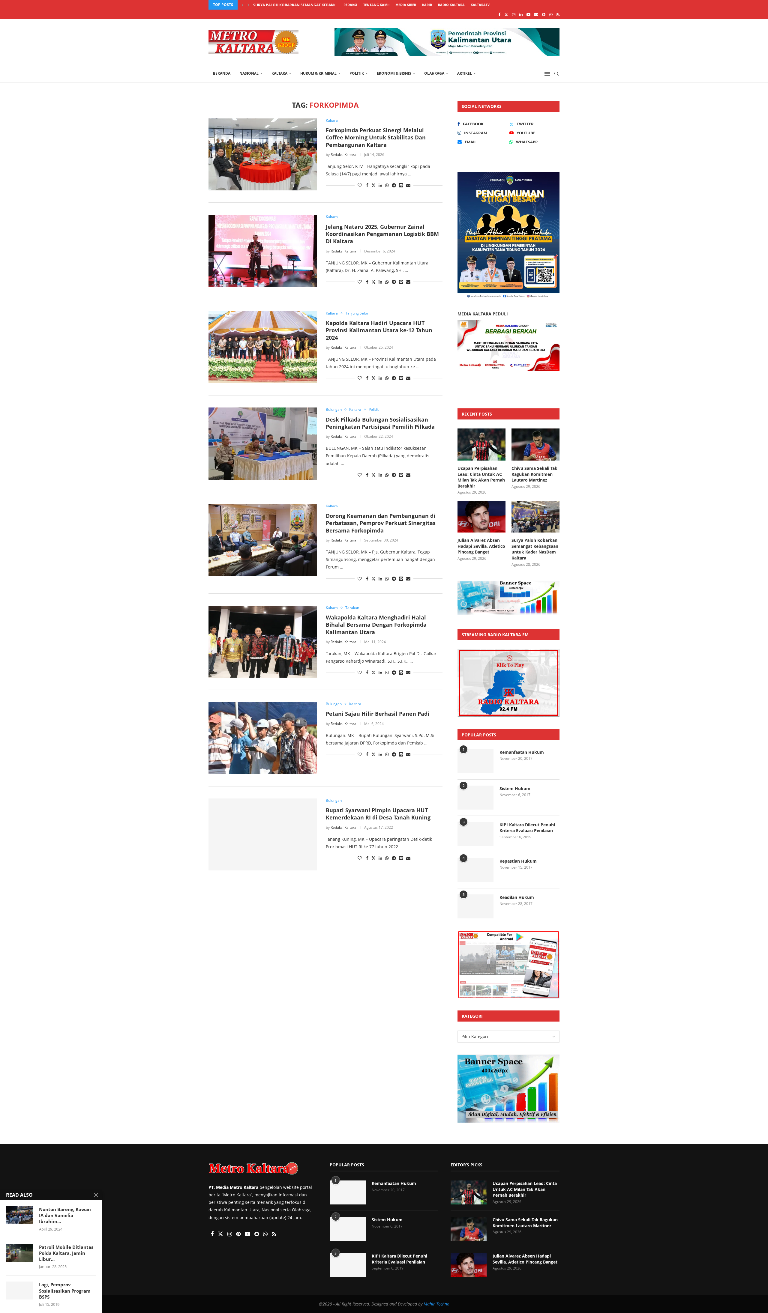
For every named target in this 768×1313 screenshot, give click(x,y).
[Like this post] (360, 185)
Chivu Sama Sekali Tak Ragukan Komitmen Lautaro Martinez (534, 474)
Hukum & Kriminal (318, 73)
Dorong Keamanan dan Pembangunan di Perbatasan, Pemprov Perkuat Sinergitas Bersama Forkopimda (381, 523)
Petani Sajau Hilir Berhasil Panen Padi (377, 713)
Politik (357, 73)
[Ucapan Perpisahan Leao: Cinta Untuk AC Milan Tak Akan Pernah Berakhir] (482, 444)
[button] (242, 5)
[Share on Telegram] (394, 185)
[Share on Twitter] (373, 185)
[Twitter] (506, 14)
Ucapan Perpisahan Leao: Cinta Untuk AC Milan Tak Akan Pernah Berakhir (481, 477)
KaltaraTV (480, 4)
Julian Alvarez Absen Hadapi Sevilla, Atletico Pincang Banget (481, 546)
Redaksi (350, 4)
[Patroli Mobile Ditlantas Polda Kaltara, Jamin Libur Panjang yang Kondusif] (19, 1253)
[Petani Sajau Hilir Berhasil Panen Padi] (262, 738)
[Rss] (558, 14)
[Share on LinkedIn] (380, 185)
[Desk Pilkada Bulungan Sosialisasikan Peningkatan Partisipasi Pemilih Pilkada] (262, 443)
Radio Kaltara (451, 4)
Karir (427, 4)
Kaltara (279, 73)
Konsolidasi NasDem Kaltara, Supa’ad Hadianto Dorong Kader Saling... (325, 4)
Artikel (464, 73)
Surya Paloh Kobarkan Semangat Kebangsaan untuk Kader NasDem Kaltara (535, 549)
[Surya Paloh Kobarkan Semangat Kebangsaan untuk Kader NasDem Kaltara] (536, 517)
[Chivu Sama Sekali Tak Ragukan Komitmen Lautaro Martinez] (536, 444)
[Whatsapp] (551, 14)
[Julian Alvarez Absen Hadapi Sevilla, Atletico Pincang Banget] (482, 517)
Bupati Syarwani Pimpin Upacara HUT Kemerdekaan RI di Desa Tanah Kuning (378, 814)
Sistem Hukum (515, 788)
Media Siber (405, 4)
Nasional (249, 73)
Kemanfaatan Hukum (522, 752)
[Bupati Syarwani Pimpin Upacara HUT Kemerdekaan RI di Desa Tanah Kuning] (262, 834)
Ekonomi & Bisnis (394, 73)
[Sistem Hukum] (476, 798)
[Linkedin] (521, 14)
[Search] (557, 73)
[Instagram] (513, 14)
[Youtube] (528, 14)
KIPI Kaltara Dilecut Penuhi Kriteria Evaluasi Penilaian (527, 828)
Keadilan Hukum (517, 897)
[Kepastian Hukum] (476, 870)
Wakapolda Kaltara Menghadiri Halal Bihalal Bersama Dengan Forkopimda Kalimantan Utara (376, 625)
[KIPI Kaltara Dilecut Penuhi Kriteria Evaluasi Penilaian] (476, 834)
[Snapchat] (543, 14)
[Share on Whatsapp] (387, 185)
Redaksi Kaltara (343, 154)
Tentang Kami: (376, 4)
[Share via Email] (408, 185)
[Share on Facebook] (367, 185)
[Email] (536, 14)
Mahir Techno (436, 1304)
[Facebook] (499, 14)
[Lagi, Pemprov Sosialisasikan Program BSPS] (19, 1291)
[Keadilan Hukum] (476, 906)
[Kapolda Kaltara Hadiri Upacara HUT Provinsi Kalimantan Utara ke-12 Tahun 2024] (262, 347)
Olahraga (434, 73)
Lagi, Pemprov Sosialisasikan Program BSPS (65, 1291)
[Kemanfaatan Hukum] (476, 761)
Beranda (221, 73)
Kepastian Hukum (518, 861)
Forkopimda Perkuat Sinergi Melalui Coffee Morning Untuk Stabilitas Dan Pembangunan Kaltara (376, 137)
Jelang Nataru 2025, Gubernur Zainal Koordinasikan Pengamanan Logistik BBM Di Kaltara (382, 234)
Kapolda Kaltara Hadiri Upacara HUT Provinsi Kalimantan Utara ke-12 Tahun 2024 (379, 330)
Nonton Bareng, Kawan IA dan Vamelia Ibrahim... (65, 1215)
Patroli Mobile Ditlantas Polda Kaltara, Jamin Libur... (66, 1253)
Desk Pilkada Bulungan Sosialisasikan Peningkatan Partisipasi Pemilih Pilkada (380, 423)
